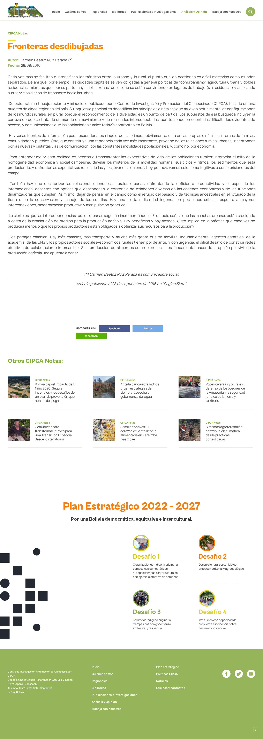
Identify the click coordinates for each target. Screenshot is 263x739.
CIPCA (25, 10)
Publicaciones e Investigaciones (153, 12)
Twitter (148, 328)
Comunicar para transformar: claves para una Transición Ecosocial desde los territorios (54, 433)
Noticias (162, 681)
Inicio (56, 12)
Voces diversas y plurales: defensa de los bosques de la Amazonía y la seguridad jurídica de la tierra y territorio (225, 392)
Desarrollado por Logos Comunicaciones (255, 730)
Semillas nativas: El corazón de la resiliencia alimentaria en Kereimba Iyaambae (138, 433)
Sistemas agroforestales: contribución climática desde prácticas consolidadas (224, 433)
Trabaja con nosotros (226, 12)
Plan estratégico (167, 667)
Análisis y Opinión (194, 12)
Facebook (114, 328)
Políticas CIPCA (167, 674)
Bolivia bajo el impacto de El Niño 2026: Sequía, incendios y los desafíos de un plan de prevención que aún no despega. (55, 392)
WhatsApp (91, 336)
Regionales (99, 12)
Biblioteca (119, 12)
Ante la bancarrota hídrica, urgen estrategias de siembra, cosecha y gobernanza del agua (140, 390)
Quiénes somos (76, 12)
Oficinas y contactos (170, 688)
